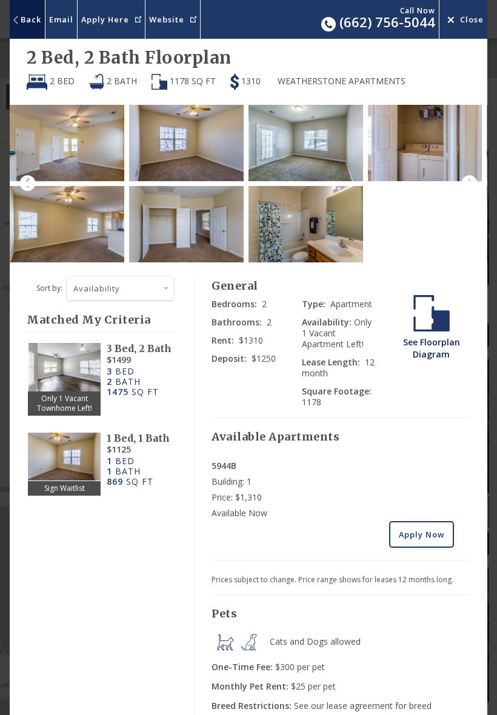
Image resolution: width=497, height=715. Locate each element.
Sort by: (49, 288)
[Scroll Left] (23, 183)
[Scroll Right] (474, 183)
